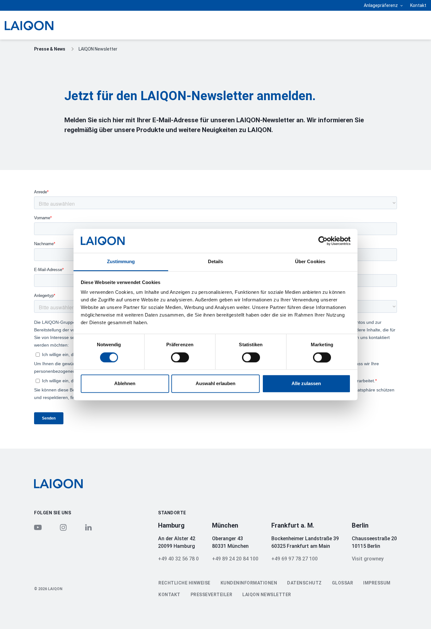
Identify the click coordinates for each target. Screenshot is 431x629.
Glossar (342, 582)
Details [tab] (215, 261)
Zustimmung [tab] (121, 261)
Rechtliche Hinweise (184, 582)
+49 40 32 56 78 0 (178, 559)
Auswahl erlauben (215, 383)
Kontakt (418, 5)
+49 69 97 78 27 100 (294, 559)
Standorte (172, 512)
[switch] (180, 357)
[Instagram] (63, 527)
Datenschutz (304, 582)
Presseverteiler (212, 594)
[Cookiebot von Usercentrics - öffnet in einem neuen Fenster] (323, 240)
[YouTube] (38, 527)
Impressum (377, 582)
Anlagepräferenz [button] (381, 5)
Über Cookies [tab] (310, 261)
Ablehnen (124, 383)
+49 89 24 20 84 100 (235, 559)
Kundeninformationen (249, 582)
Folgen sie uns (52, 512)
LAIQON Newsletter (266, 594)
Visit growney (368, 559)
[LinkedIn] (88, 527)
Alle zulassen (306, 383)
